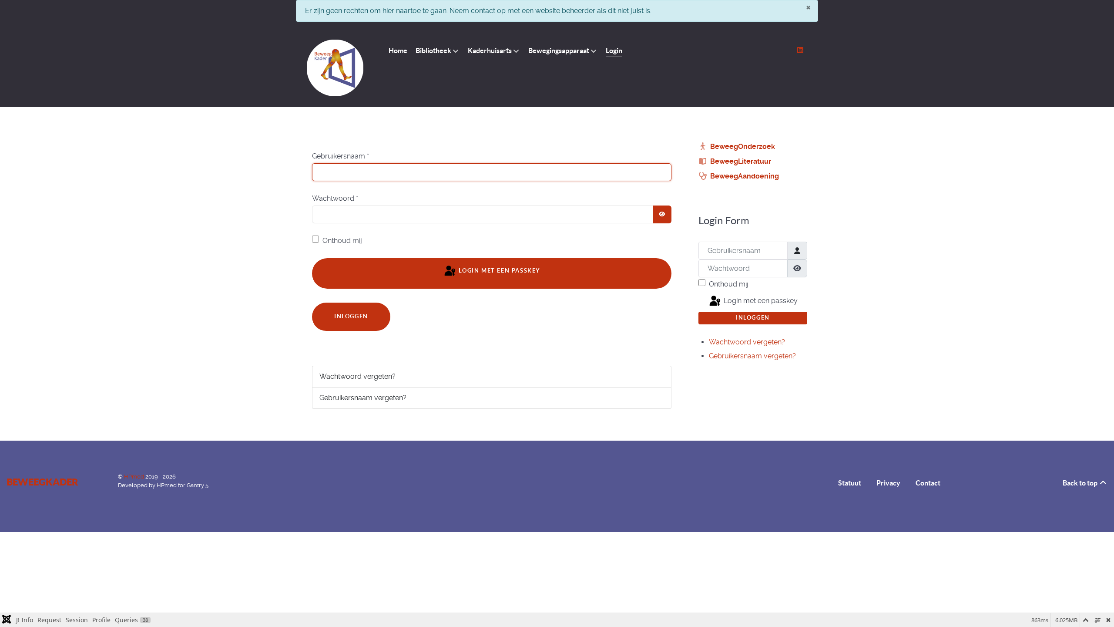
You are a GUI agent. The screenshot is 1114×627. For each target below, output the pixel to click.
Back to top (1081, 483)
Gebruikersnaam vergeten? (362, 398)
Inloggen (351, 316)
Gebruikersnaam (340, 156)
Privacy (888, 483)
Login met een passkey (498, 271)
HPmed (134, 476)
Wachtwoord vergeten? (357, 376)
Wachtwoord (335, 198)
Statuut (849, 483)
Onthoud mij (342, 240)
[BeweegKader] (335, 68)
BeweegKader (42, 481)
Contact (928, 483)
